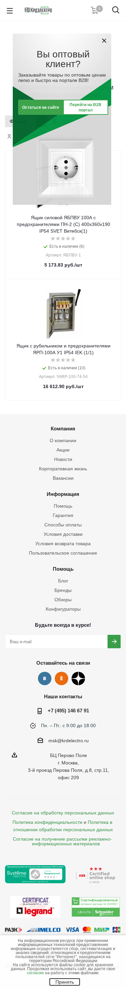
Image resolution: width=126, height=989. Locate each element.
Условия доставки (63, 534)
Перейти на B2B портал (85, 107)
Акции (63, 450)
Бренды (63, 590)
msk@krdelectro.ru (68, 740)
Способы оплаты (63, 524)
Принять (64, 982)
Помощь (63, 506)
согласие (35, 973)
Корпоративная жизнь (63, 468)
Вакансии (63, 478)
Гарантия (63, 515)
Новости (63, 459)
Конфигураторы (63, 609)
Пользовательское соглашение (63, 553)
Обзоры (63, 599)
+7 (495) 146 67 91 (68, 710)
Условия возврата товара (63, 543)
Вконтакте (44, 678)
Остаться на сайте (40, 107)
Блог (63, 580)
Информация (63, 494)
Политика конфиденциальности (47, 822)
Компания (63, 428)
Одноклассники (61, 678)
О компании (63, 440)
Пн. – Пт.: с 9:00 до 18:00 (68, 725)
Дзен (78, 678)
